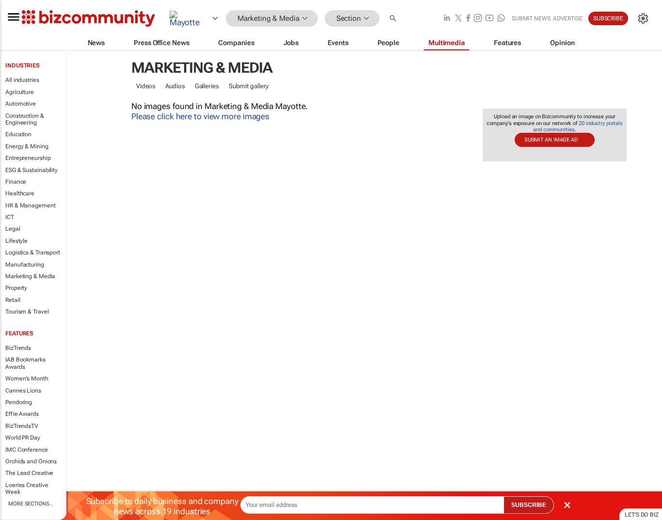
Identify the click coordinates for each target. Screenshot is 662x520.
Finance (15, 181)
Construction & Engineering (24, 119)
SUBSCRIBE (528, 505)
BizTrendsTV (21, 426)
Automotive (20, 103)
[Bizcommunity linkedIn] (447, 18)
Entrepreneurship (27, 158)
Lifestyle (16, 240)
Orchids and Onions (31, 461)
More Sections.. (30, 504)
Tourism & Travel (26, 311)
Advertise (568, 18)
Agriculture (19, 92)
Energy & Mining (26, 146)
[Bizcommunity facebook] (468, 18)
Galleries (207, 86)
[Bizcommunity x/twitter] (458, 18)
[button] (394, 18)
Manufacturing (24, 264)
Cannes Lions (23, 390)
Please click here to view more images (200, 116)
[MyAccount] (643, 18)
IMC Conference (26, 449)
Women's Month (26, 378)
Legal (12, 228)
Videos (146, 86)
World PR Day (22, 437)
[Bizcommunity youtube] (489, 18)
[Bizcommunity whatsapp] (501, 18)
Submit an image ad (551, 140)
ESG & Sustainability (31, 170)
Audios (175, 86)
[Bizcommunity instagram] (478, 18)
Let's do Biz (642, 514)
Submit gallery (249, 86)
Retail (12, 300)
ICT (9, 217)
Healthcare (19, 193)
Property (16, 287)
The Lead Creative (29, 473)
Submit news (531, 18)
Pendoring (18, 402)
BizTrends (18, 348)
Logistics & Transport (32, 252)
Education (18, 134)
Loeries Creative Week (26, 488)
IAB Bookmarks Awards (25, 363)
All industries (22, 80)
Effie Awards (22, 413)
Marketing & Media (30, 276)
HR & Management (30, 205)
